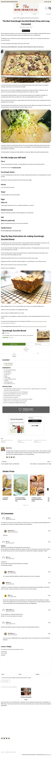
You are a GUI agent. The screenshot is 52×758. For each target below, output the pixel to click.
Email (20, 674)
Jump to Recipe (27, 30)
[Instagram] (47, 2)
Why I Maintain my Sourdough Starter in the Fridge (40, 462)
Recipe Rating (4, 651)
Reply (49, 518)
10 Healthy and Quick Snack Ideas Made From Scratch (37, 499)
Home (22, 14)
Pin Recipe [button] (39, 344)
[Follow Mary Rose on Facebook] (7, 457)
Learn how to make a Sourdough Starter (9, 1)
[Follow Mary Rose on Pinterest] (14, 457)
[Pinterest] (48, 2)
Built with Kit (35, 426)
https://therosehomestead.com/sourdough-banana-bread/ (34, 326)
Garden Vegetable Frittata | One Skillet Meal (10, 462)
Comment (3, 655)
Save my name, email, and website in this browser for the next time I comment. (16, 677)
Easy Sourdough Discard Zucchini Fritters (7, 440)
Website (37, 674)
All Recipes (34, 14)
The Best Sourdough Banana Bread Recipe (40, 440)
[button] (17, 429)
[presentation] (21, 485)
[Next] (48, 489)
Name (3, 674)
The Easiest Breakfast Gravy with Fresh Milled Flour (20, 499)
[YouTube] (50, 2)
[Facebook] (45, 2)
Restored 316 (48, 754)
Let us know (25, 410)
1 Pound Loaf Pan (8, 364)
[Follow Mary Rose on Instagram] (9, 457)
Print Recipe (14, 344)
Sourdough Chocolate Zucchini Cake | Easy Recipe (24, 440)
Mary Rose (9, 448)
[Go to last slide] (4, 489)
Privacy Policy (48, 14)
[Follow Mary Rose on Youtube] (12, 457)
